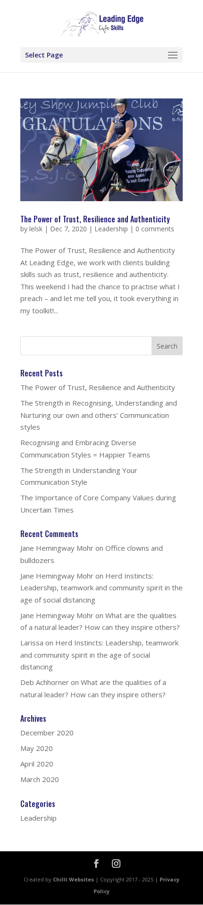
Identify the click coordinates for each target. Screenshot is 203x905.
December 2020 (47, 732)
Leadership (111, 228)
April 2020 (36, 763)
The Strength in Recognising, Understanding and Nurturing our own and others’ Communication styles (98, 415)
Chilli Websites (73, 879)
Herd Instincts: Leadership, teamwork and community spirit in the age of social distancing (101, 587)
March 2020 (39, 779)
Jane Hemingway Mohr (56, 548)
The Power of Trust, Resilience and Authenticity (95, 219)
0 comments (154, 228)
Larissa (31, 642)
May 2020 (36, 748)
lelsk (35, 228)
